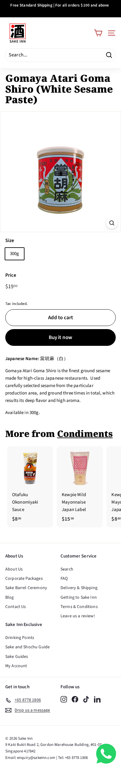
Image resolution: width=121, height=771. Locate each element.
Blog (9, 597)
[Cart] (98, 33)
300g (14, 253)
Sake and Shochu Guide (27, 647)
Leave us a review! (77, 616)
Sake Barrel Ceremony (26, 588)
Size (9, 240)
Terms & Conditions (79, 607)
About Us (14, 569)
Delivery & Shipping (78, 588)
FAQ (64, 578)
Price (10, 275)
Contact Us (15, 607)
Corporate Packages (24, 578)
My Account (16, 666)
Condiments (85, 433)
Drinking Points (19, 638)
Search (66, 569)
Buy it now (61, 337)
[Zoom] (112, 223)
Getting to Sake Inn (78, 597)
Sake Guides (16, 657)
